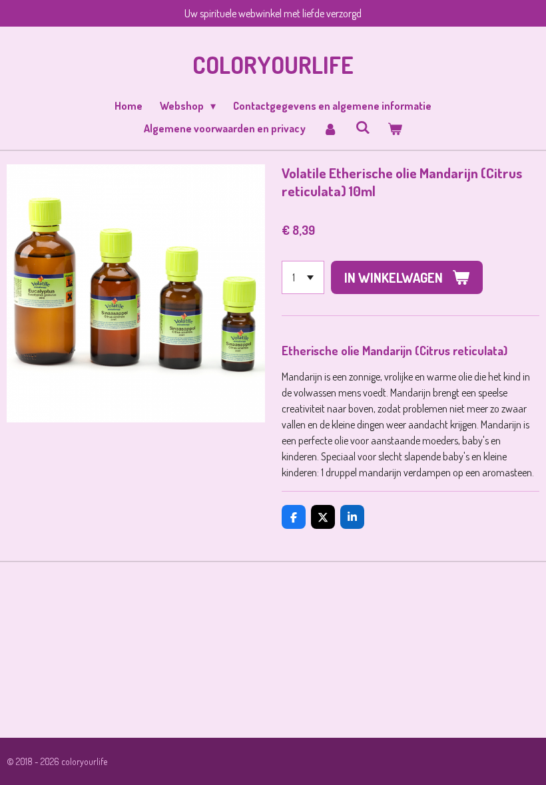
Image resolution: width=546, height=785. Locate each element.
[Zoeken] (362, 127)
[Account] (330, 128)
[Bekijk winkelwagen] (395, 128)
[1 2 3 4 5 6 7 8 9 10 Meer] (303, 277)
